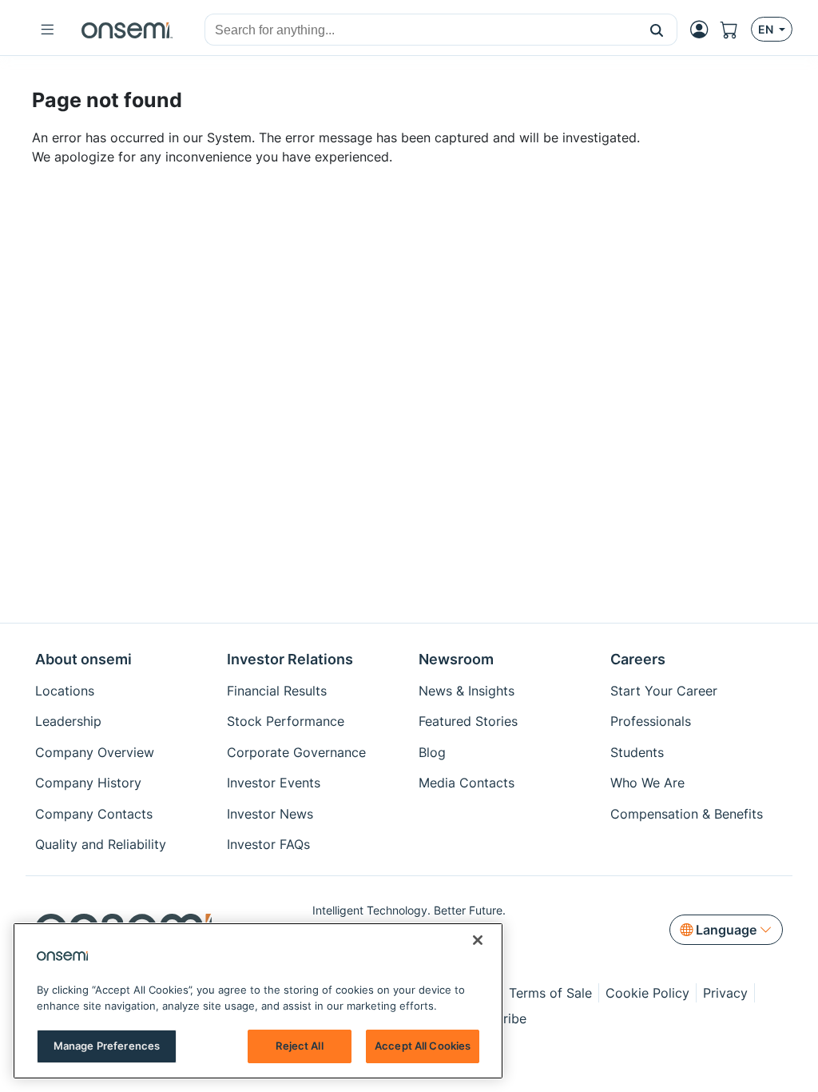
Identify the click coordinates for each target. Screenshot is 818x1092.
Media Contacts (466, 783)
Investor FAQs (268, 844)
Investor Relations (290, 659)
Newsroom (456, 659)
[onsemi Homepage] (127, 30)
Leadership (68, 721)
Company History (88, 783)
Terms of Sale (550, 993)
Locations (64, 691)
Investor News (270, 814)
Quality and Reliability (100, 844)
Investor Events (273, 783)
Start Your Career (663, 691)
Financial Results (277, 691)
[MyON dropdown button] (704, 30)
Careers (637, 659)
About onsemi (83, 659)
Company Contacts (94, 814)
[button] (657, 30)
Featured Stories (468, 721)
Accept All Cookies (423, 1045)
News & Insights (466, 691)
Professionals (650, 721)
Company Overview (94, 752)
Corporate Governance (296, 752)
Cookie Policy (647, 993)
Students (637, 752)
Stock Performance (285, 721)
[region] (258, 1001)
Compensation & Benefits (686, 814)
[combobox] (421, 30)
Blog (432, 752)
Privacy (725, 993)
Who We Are (647, 783)
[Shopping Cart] (736, 30)
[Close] (477, 940)
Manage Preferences (107, 1045)
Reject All (299, 1045)
